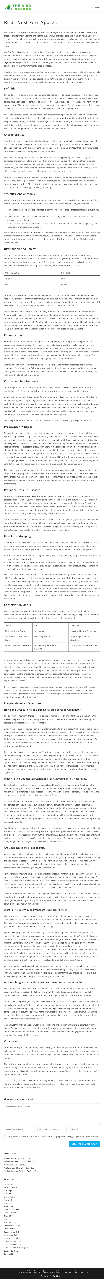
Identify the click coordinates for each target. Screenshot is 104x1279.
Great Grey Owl (10, 1228)
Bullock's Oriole (10, 1222)
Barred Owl (8, 1184)
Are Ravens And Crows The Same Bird (19, 1168)
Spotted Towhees (11, 1251)
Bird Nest (8, 1193)
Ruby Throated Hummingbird (16, 1248)
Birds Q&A (8, 1216)
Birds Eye (7, 1203)
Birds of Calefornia (11, 1209)
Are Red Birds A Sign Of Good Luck (17, 1158)
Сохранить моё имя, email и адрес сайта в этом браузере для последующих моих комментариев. (53, 1136)
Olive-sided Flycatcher (13, 1241)
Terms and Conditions (66, 1271)
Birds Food (8, 1206)
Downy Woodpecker (12, 1225)
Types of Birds (9, 1254)
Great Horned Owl (11, 1232)
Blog (6, 1219)
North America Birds (12, 1238)
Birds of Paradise (10, 1212)
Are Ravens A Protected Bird (15, 1165)
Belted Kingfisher (11, 1187)
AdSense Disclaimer (34, 1271)
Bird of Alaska (9, 1197)
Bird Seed (8, 1200)
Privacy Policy (50, 1271)
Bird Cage (8, 1190)
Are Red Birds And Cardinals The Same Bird (21, 1171)
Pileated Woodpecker (12, 1244)
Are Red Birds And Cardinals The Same (19, 1161)
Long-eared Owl (10, 1235)
